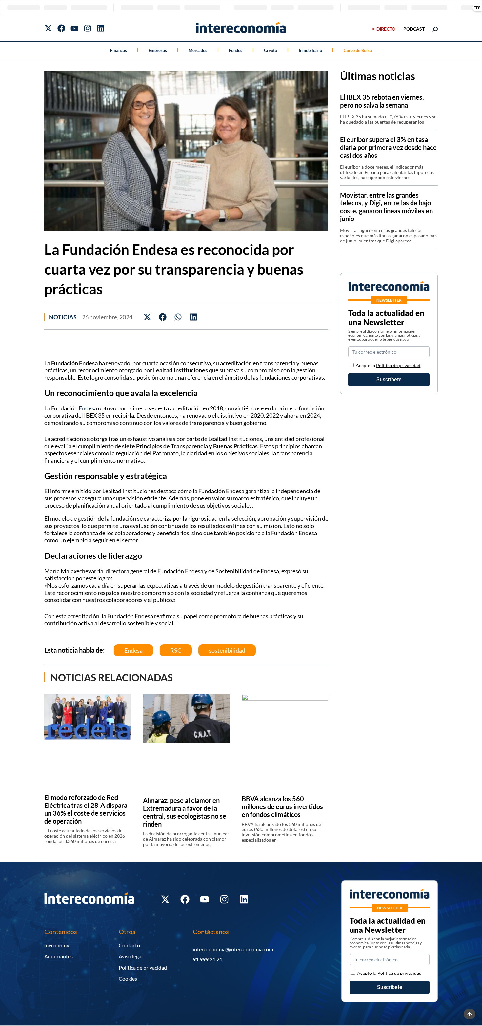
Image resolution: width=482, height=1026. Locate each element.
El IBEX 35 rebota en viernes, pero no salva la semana (382, 101)
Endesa (88, 408)
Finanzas (118, 50)
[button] (147, 316)
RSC (175, 650)
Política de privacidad (398, 365)
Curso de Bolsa (358, 50)
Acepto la (388, 365)
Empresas (158, 50)
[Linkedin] (101, 28)
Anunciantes (58, 956)
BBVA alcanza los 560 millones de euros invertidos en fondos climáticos (282, 806)
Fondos (235, 50)
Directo (385, 28)
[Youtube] (74, 28)
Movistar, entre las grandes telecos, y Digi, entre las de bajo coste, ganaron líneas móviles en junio (386, 206)
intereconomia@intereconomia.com (233, 949)
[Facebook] (61, 28)
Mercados (198, 50)
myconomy (56, 945)
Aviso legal (131, 956)
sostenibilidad (227, 650)
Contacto (129, 945)
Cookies (128, 978)
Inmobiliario (310, 50)
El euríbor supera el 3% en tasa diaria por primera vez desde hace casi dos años (388, 147)
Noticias (63, 317)
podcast (414, 28)
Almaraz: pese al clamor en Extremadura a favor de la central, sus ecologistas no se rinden (184, 812)
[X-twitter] (48, 28)
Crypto (270, 50)
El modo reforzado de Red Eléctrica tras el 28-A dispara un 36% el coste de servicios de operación (85, 809)
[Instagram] (87, 28)
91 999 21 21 (207, 959)
